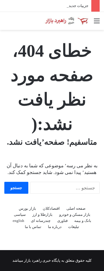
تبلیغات (73, 227)
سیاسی (20, 214)
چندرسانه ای (41, 220)
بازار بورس (27, 208)
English (18, 220)
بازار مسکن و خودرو (74, 214)
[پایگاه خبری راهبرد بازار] (66, 21)
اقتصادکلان (51, 208)
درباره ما (55, 227)
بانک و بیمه (82, 220)
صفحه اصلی (76, 208)
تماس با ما (33, 227)
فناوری (62, 220)
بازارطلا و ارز (42, 214)
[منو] (97, 23)
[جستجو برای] (7, 23)
